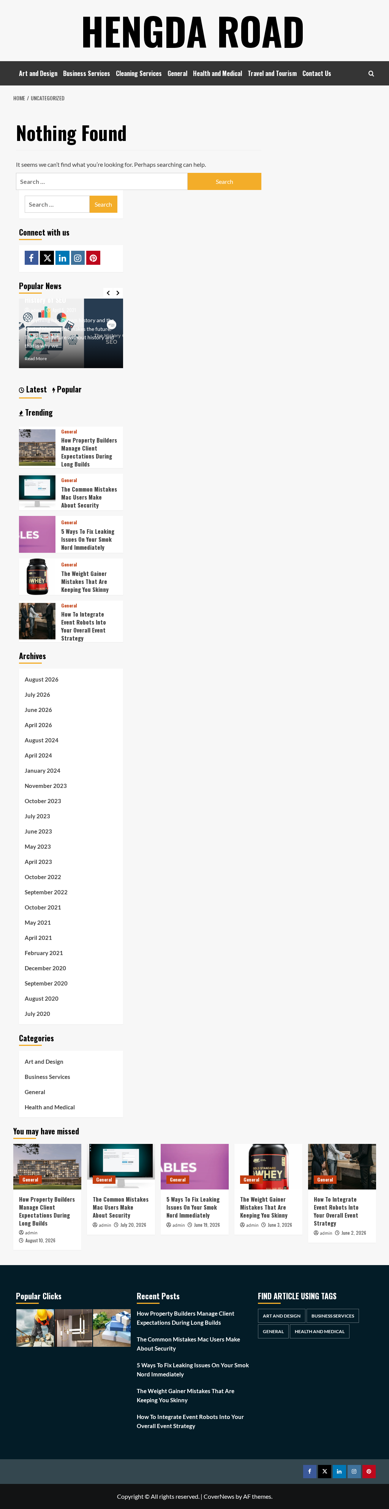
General (177, 73)
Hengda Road (193, 30)
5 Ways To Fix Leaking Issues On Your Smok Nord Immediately (87, 539)
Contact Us (316, 73)
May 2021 (38, 922)
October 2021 (43, 907)
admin (37, 310)
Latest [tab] (35, 389)
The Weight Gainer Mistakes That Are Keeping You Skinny (85, 581)
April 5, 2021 (64, 310)
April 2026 (38, 724)
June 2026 (38, 709)
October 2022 (43, 876)
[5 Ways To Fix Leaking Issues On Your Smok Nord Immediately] (37, 533)
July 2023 (37, 816)
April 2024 (38, 755)
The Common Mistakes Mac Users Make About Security (89, 497)
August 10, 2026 (40, 1240)
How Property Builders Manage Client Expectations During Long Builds (89, 452)
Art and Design (38, 73)
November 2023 (46, 785)
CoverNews (219, 1496)
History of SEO (45, 300)
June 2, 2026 (354, 1232)
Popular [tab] (68, 389)
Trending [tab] (38, 412)
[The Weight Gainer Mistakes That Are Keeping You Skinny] (37, 575)
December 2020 (45, 968)
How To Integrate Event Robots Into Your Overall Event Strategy (83, 626)
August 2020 (42, 998)
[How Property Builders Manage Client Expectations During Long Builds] (37, 446)
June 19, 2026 (207, 1224)
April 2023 (38, 861)
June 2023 (38, 831)
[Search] (371, 73)
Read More (36, 358)
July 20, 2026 (133, 1224)
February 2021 (44, 952)
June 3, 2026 (280, 1224)
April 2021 (38, 937)
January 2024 (42, 770)
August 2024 (42, 740)
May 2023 (38, 846)
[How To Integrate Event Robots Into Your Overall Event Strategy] (37, 620)
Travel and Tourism (272, 73)
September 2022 (46, 892)
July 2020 (37, 1013)
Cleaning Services (139, 73)
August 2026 (42, 679)
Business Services (86, 73)
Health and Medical (217, 73)
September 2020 (46, 983)
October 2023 (43, 800)
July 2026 (37, 694)
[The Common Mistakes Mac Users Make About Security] (37, 491)
